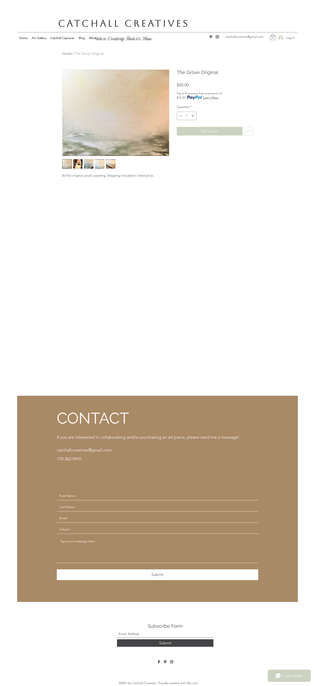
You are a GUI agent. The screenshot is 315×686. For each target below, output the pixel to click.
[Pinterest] (211, 37)
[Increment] (193, 116)
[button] (272, 37)
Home (67, 53)
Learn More (210, 97)
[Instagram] (217, 37)
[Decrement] (180, 116)
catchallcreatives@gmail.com (84, 450)
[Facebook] (159, 662)
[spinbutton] (186, 116)
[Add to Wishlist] (248, 131)
